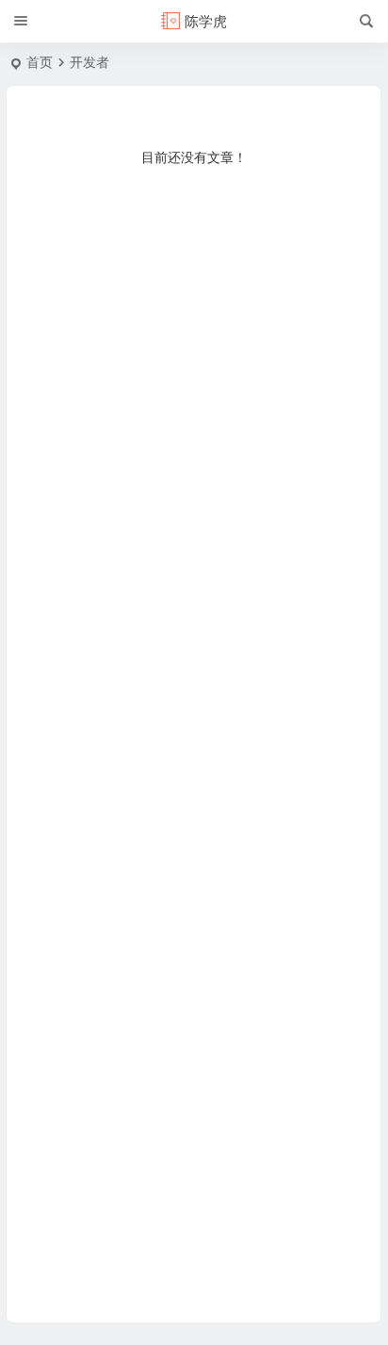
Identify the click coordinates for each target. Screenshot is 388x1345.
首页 (39, 62)
